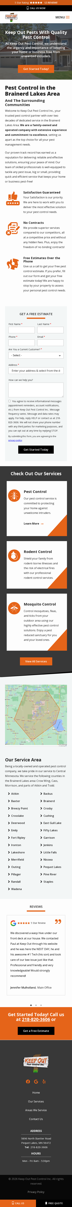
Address (13, 364)
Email (40, 336)
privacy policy (15, 440)
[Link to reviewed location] (36, 923)
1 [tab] (31, 1005)
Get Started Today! (36, 69)
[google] (36, 1081)
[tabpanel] (36, 955)
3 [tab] (41, 1005)
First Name (15, 324)
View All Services (36, 661)
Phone (12, 336)
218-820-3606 (36, 1019)
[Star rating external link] (36, 2)
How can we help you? (21, 380)
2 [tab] (36, 1005)
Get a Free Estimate (36, 1031)
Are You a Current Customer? (24, 349)
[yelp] (44, 1081)
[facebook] (28, 1081)
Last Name (43, 324)
